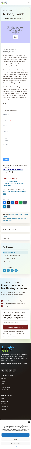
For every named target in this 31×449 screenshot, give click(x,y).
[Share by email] (25, 202)
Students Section (5, 385)
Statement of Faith (17, 363)
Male (5, 138)
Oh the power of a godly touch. (12, 255)
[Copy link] (8, 206)
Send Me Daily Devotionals (15, 327)
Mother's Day (4, 401)
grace (25, 218)
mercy (10, 220)
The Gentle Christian (10, 181)
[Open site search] (25, 2)
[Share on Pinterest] (16, 202)
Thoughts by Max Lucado (15, 214)
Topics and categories (9, 262)
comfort (9, 218)
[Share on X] (8, 202)
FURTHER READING (10, 258)
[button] (28, 422)
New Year (3, 412)
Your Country (6, 129)
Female (6, 140)
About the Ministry (6, 363)
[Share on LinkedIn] (12, 202)
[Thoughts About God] (4, 2)
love (7, 220)
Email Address (7, 121)
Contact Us (4, 366)
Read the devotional (9, 252)
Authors (25, 363)
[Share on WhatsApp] (20, 202)
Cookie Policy (15, 447)
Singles (3, 381)
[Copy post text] (4, 206)
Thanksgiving (4, 406)
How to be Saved (5, 389)
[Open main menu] (28, 2)
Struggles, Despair (5, 387)
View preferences (15, 443)
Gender (5, 136)
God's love (20, 218)
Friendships (4, 383)
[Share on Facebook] (4, 202)
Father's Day (4, 404)
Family (2, 380)
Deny (15, 439)
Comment (6, 144)
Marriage (3, 378)
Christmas (3, 409)
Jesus (4, 220)
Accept (15, 435)
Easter (2, 398)
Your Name (6, 114)
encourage (14, 218)
